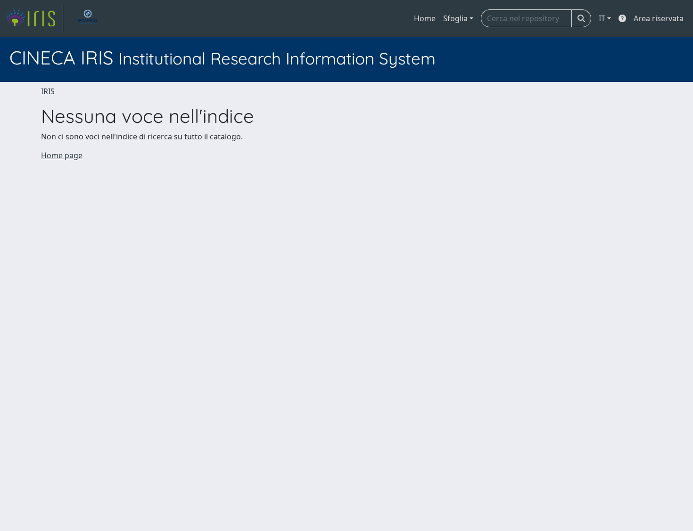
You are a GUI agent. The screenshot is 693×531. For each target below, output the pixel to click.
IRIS (48, 91)
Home (425, 18)
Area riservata (659, 18)
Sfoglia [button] (455, 18)
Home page (61, 155)
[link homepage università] (88, 18)
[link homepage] (34, 18)
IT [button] (602, 18)
